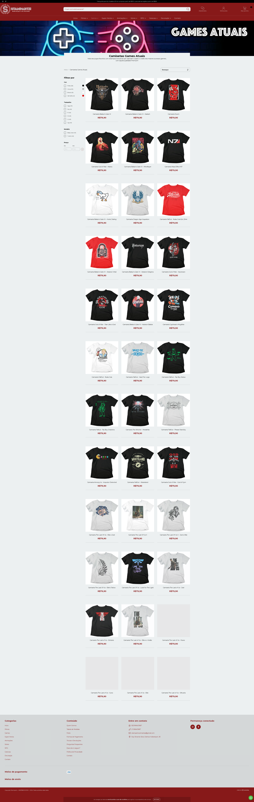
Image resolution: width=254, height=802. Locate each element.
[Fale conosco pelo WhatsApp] (251, 798)
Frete (68, 733)
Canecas (152, 18)
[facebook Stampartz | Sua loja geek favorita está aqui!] (5, 1)
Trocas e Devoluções (74, 740)
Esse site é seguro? (73, 748)
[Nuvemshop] (243, 790)
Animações (121, 18)
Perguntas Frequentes (74, 744)
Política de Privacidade (74, 752)
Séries (133, 18)
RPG (143, 18)
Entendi (156, 799)
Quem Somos (71, 725)
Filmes (84, 18)
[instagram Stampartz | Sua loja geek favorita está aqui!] (2, 1)
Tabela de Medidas (73, 729)
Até (73, 146)
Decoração (165, 18)
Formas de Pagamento (75, 737)
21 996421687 (136, 729)
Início (75, 18)
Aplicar (82, 149)
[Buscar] (188, 9)
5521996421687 (136, 725)
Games (94, 18)
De (65, 146)
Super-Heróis (107, 18)
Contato (177, 18)
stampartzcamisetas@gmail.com (142, 733)
